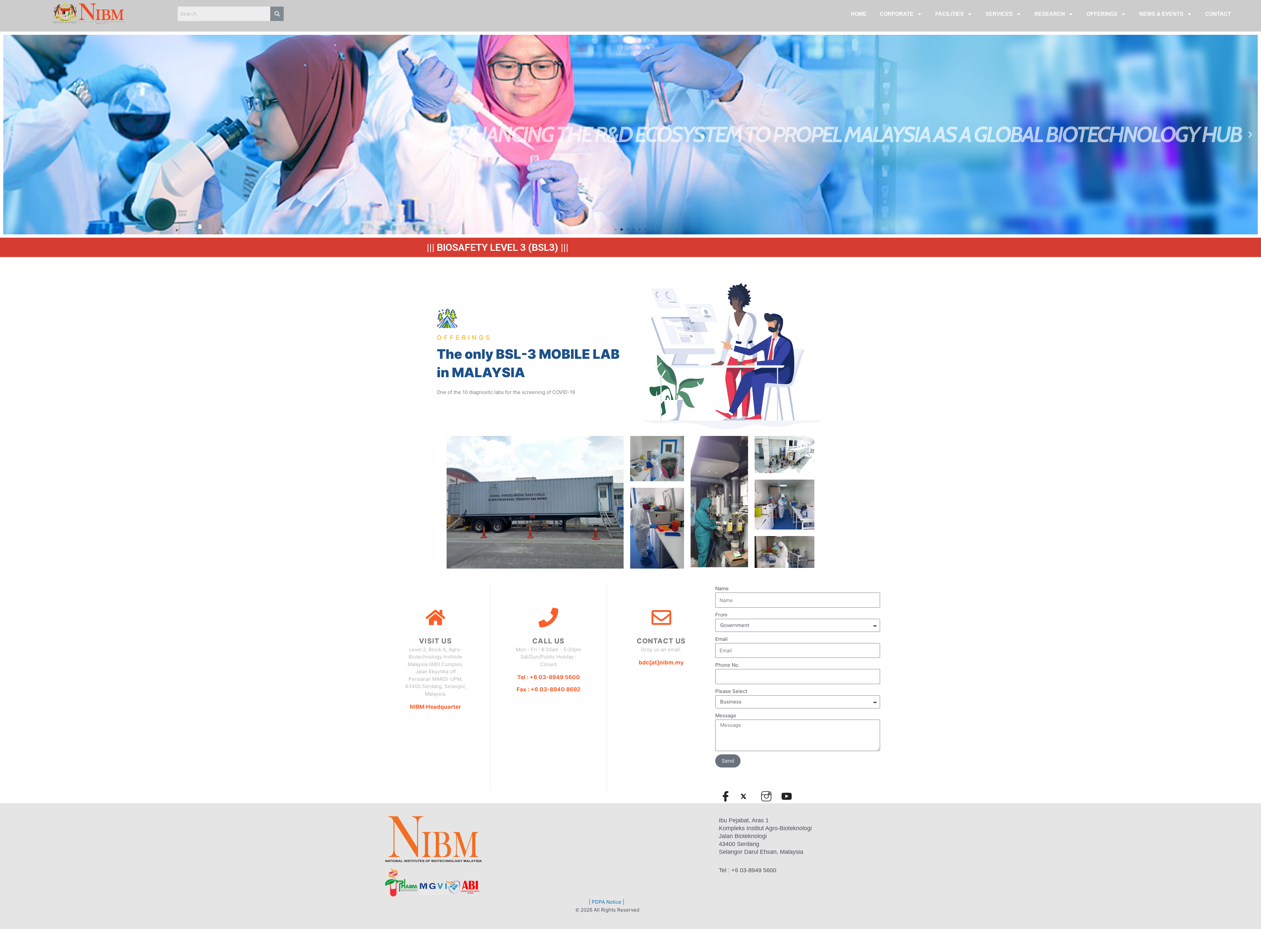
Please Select (731, 691)
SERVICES (999, 14)
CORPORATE (897, 14)
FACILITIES (949, 14)
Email (721, 639)
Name (722, 588)
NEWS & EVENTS (1161, 14)
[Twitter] (749, 796)
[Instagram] (769, 796)
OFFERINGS (1102, 14)
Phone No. (727, 665)
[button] (616, 229)
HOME (859, 14)
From (721, 615)
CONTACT (1218, 14)
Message (725, 715)
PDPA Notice (606, 902)
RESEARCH (1049, 14)
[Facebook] (728, 796)
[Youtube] (789, 796)
